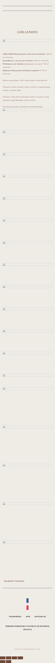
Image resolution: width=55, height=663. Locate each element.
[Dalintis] (8, 657)
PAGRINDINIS (15, 617)
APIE (28, 617)
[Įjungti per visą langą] (14, 657)
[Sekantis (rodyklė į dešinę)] (8, 661)
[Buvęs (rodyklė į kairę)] (2, 661)
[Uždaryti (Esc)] (2, 657)
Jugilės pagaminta (27, 21)
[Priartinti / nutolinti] (20, 657)
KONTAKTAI (40, 617)
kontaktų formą (36, 107)
